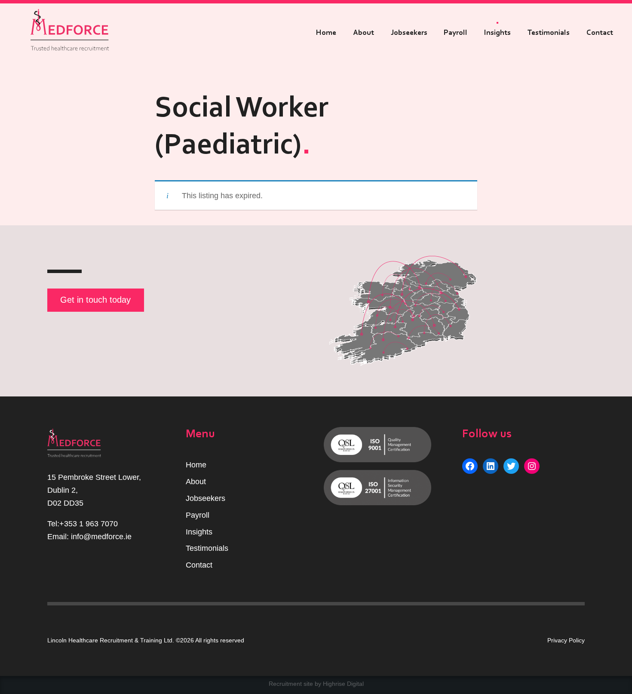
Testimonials (549, 33)
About (363, 33)
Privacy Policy (566, 640)
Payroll (455, 33)
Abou (195, 481)
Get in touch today (95, 299)
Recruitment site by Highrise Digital (316, 683)
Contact (599, 33)
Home (326, 33)
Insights (497, 33)
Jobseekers (409, 33)
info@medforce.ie (101, 536)
